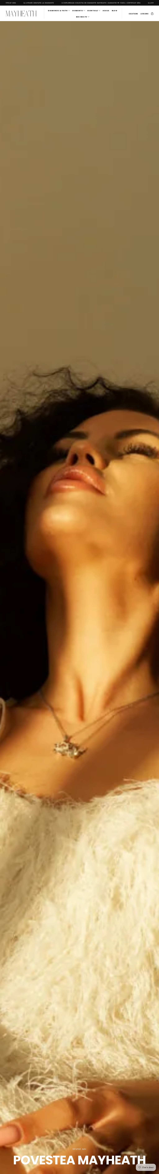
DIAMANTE (77, 10)
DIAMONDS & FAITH (58, 10)
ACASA (106, 10)
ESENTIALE (92, 10)
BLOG (114, 10)
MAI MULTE (81, 17)
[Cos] (152, 13)
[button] (133, 14)
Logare (144, 14)
